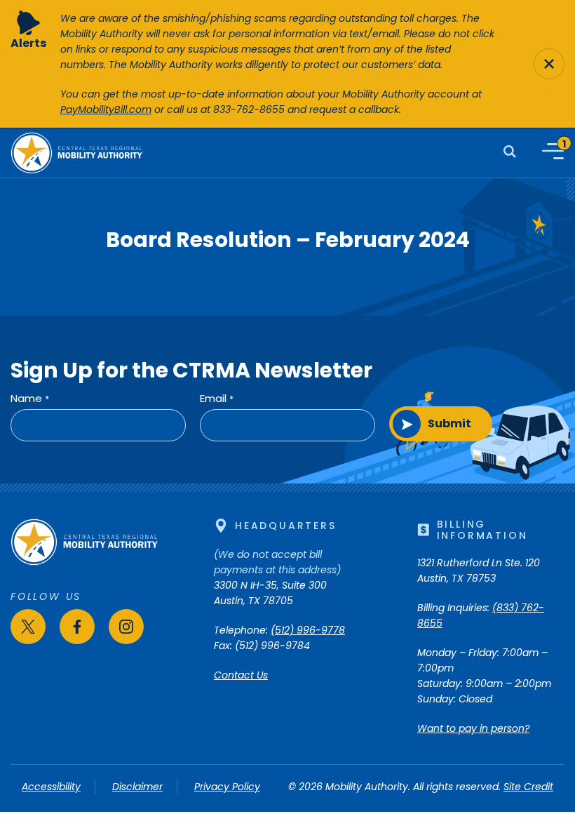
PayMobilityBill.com (105, 109)
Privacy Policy (227, 787)
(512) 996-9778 (308, 630)
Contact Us (241, 675)
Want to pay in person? (473, 728)
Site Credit (528, 787)
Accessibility (51, 787)
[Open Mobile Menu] (552, 151)
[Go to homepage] (84, 562)
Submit (449, 423)
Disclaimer (137, 787)
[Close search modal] (549, 63)
